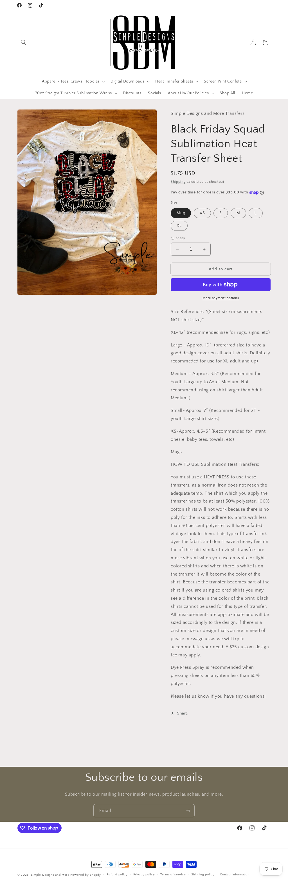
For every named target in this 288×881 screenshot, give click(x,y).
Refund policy (117, 874)
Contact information (234, 874)
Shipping (178, 182)
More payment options (220, 298)
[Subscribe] (188, 810)
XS (202, 213)
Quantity (178, 238)
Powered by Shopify (85, 875)
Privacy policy (144, 874)
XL (179, 225)
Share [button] (182, 713)
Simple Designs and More (50, 875)
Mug (181, 213)
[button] (23, 42)
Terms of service (173, 874)
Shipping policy (203, 874)
